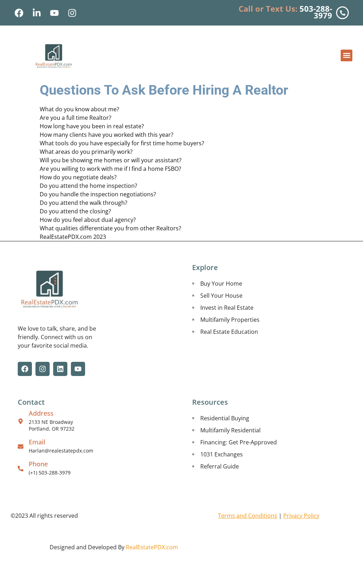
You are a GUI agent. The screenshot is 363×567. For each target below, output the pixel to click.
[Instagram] (72, 13)
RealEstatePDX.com (152, 547)
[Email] (20, 446)
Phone (38, 464)
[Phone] (20, 468)
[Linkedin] (60, 369)
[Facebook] (19, 13)
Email (37, 442)
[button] (346, 55)
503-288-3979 (316, 12)
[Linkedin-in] (36, 13)
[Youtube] (54, 13)
